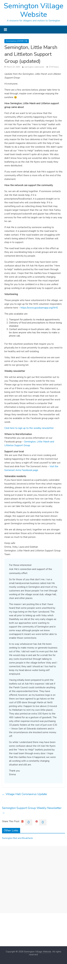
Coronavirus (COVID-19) (16, 41)
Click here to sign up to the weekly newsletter (29, 428)
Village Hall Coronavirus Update (24, 794)
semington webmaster (34, 67)
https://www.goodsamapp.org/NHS (39, 307)
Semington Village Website (33, 10)
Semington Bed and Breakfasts (17, 838)
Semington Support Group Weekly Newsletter (32, 810)
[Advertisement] (33, 879)
